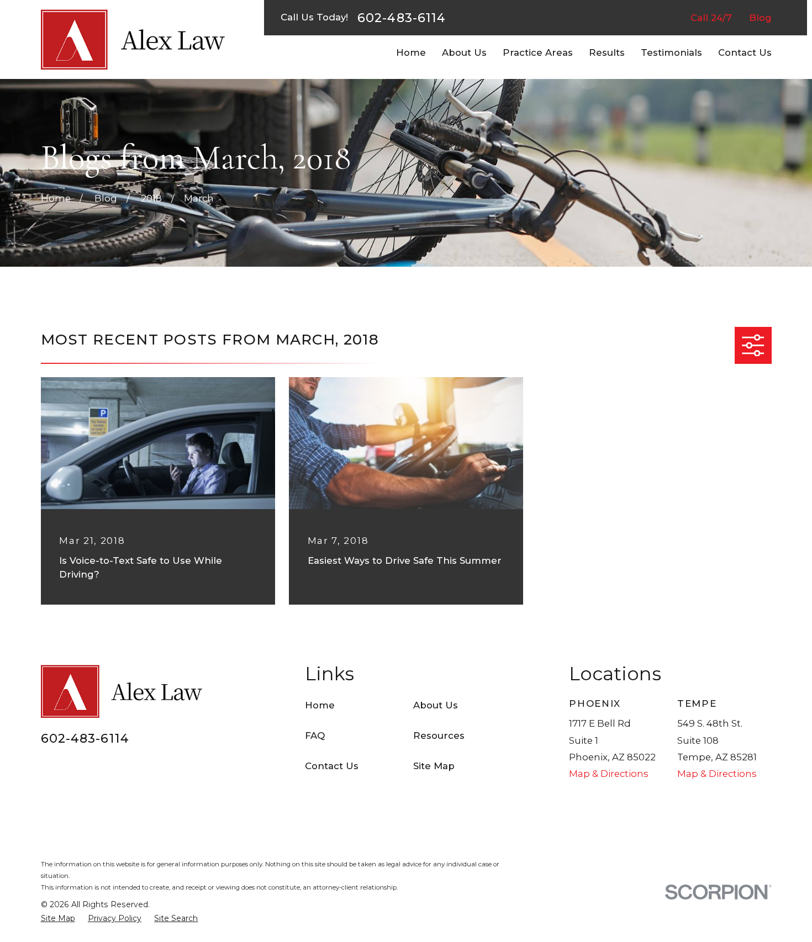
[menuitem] (58, 918)
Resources (439, 735)
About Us (435, 705)
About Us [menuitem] (464, 52)
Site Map (434, 765)
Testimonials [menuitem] (671, 52)
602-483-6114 (401, 18)
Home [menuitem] (411, 52)
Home (320, 705)
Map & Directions (608, 773)
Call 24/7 (711, 17)
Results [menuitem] (607, 52)
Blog (760, 17)
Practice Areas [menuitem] (538, 52)
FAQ (315, 735)
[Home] (133, 39)
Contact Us (331, 765)
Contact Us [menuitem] (745, 52)
